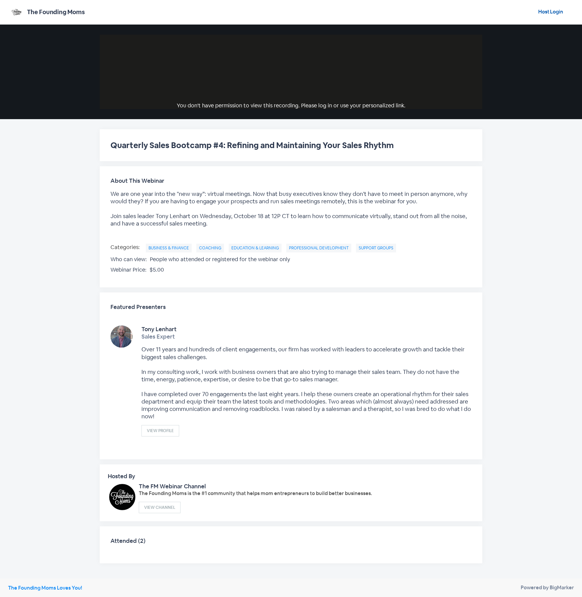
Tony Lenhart (158, 329)
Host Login (550, 11)
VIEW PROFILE (160, 430)
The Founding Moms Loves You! (45, 588)
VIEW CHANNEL (159, 507)
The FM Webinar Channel (172, 486)
